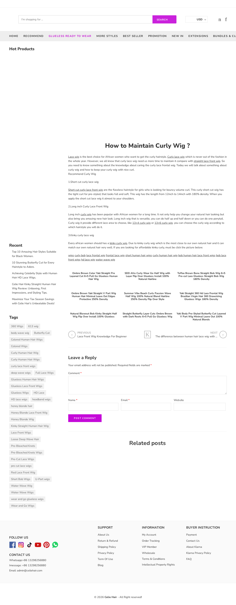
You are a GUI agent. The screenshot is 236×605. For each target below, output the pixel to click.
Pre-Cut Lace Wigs (22, 459)
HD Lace (39, 393)
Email (125, 400)
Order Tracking (151, 541)
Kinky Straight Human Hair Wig (30, 426)
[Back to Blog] (147, 334)
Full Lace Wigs (45, 373)
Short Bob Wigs (20, 479)
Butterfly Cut (42, 333)
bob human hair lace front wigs (196, 255)
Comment (75, 373)
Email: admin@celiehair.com (25, 570)
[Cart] (219, 19)
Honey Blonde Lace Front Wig (29, 412)
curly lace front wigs (23, 366)
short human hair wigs (138, 255)
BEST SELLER (133, 36)
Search (162, 19)
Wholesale (148, 553)
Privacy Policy (106, 553)
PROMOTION (157, 36)
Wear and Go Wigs (22, 506)
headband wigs (41, 399)
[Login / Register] (212, 19)
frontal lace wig (115, 255)
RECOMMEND (33, 36)
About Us (103, 535)
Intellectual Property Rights (158, 564)
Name (72, 400)
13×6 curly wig (164, 223)
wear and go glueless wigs (27, 499)
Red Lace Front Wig (23, 472)
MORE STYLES (107, 36)
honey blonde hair (21, 406)
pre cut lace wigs (21, 466)
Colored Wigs (19, 346)
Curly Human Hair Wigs (25, 359)
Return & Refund (108, 541)
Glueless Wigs (20, 393)
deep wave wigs (21, 373)
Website (179, 400)
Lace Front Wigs (21, 432)
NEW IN (178, 36)
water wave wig (105, 259)
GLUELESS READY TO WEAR (70, 36)
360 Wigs (17, 326)
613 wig (33, 326)
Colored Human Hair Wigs (27, 339)
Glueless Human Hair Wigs (27, 379)
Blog (100, 565)
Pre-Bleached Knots (23, 446)
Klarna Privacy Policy (198, 553)
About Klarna (194, 547)
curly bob (80, 255)
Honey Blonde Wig (22, 419)
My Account (149, 535)
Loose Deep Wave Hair (25, 439)
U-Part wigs (42, 479)
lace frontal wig (95, 255)
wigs (71, 255)
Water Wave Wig (21, 486)
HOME (13, 36)
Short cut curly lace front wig (85, 190)
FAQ (189, 559)
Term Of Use (105, 559)
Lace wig (73, 157)
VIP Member (149, 547)
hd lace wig (88, 259)
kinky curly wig (118, 243)
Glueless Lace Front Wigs (26, 386)
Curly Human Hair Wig (24, 353)
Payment (191, 535)
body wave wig (20, 333)
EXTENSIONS (198, 36)
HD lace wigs (19, 399)
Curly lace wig (176, 157)
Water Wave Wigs (22, 492)
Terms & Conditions (153, 559)
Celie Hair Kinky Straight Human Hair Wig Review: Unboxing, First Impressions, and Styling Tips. (34, 288)
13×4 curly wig (141, 223)
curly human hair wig (165, 255)
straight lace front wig (207, 161)
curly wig (86, 214)
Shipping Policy (107, 547)
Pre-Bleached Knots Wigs (26, 452)
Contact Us (192, 541)
